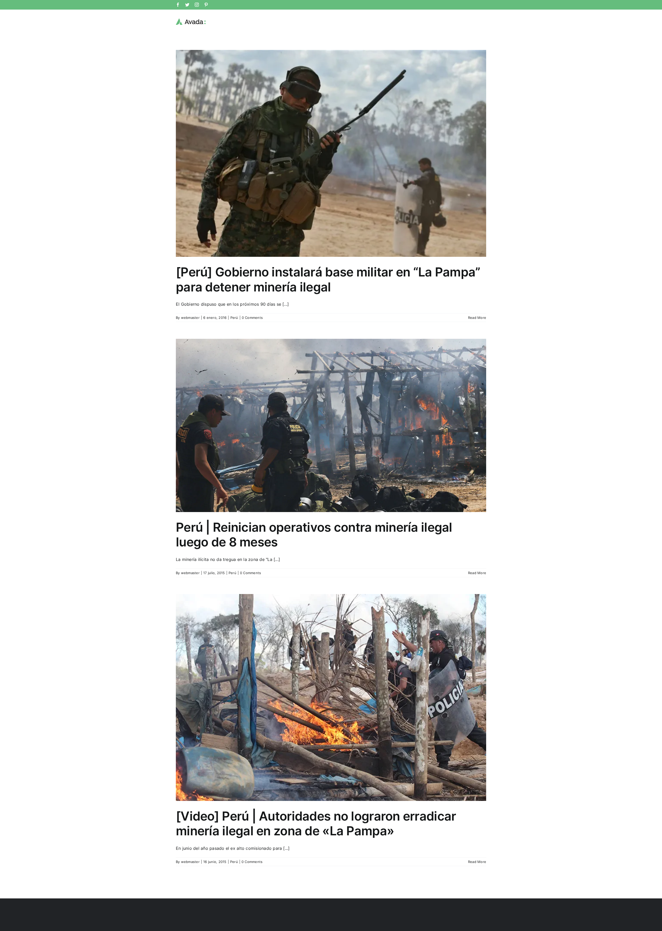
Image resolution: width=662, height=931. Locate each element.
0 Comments (252, 318)
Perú (234, 318)
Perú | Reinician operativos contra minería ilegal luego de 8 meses (314, 535)
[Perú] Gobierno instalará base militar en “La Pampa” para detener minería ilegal (328, 279)
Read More (477, 318)
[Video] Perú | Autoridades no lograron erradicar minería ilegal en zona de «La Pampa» (316, 823)
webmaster (190, 318)
